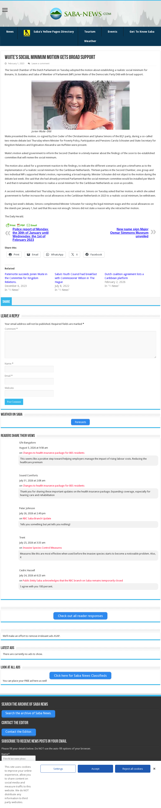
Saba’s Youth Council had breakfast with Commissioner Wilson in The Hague (76, 278)
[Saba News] (80, 13)
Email (9, 375)
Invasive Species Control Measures (42, 547)
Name (9, 363)
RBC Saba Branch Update (37, 518)
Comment (11, 328)
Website (9, 388)
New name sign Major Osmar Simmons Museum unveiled (129, 233)
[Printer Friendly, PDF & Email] (21, 225)
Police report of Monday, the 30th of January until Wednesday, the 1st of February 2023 (31, 234)
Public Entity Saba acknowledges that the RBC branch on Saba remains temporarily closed (73, 580)
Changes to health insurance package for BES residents (53, 452)
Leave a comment (40, 63)
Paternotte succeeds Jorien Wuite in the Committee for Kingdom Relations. (26, 278)
